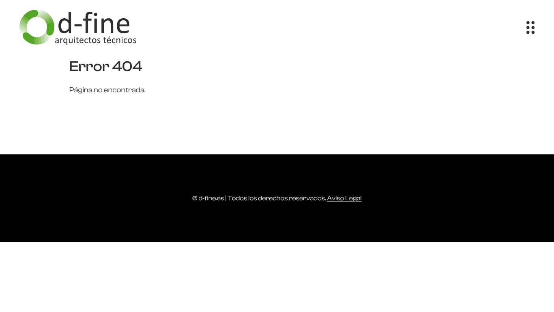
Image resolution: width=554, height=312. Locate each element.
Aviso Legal (344, 198)
